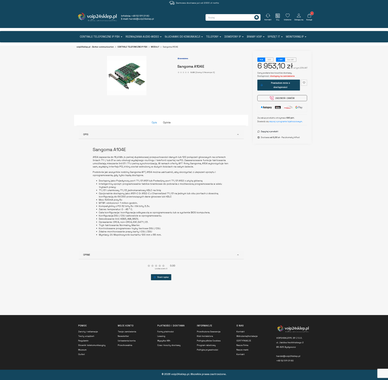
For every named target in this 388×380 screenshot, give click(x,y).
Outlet (81, 354)
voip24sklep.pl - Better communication (95, 47)
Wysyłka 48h (163, 340)
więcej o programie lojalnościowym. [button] (286, 121)
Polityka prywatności (207, 349)
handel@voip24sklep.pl (288, 356)
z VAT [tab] (280, 60)
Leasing (161, 336)
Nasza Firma (242, 345)
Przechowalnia (125, 345)
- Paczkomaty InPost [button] (285, 137)
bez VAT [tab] (290, 60)
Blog (277, 20)
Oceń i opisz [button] (163, 277)
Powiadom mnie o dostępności (280, 85)
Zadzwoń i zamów (284, 98)
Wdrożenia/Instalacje (247, 336)
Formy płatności (165, 331)
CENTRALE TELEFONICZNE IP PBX (132, 47)
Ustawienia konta (126, 340)
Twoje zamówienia (127, 331)
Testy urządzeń (86, 336)
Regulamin (83, 340)
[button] (256, 17)
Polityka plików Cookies (209, 340)
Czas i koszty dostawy (169, 345)
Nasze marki (242, 349)
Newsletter (123, 336)
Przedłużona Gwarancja (208, 331)
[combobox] (219, 17)
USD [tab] (269, 60)
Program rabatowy (206, 345)
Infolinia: (135, 15)
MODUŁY (155, 47)
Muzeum (82, 349)
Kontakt (240, 331)
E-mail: (137, 18)
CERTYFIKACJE (243, 340)
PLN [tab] (261, 60)
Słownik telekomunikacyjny (91, 345)
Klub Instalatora (205, 336)
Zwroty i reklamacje (88, 331)
